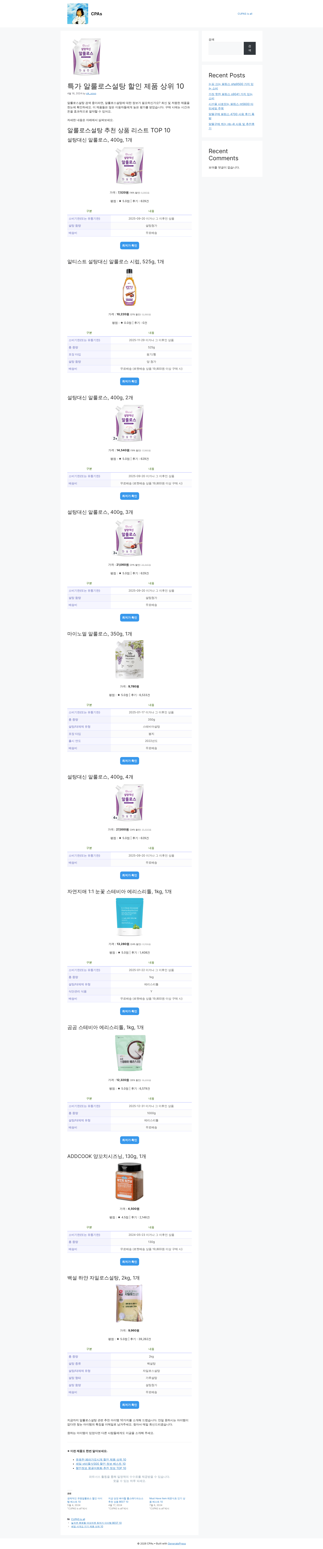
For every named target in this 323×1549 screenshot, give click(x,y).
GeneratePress (177, 1543)
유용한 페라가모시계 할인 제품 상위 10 (101, 1459)
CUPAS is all (245, 13)
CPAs (96, 13)
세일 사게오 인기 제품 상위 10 (87, 1526)
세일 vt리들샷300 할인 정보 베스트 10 (101, 1463)
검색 (211, 39)
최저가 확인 (129, 245)
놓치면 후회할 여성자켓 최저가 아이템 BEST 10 (96, 1522)
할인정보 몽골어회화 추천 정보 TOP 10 (101, 1468)
